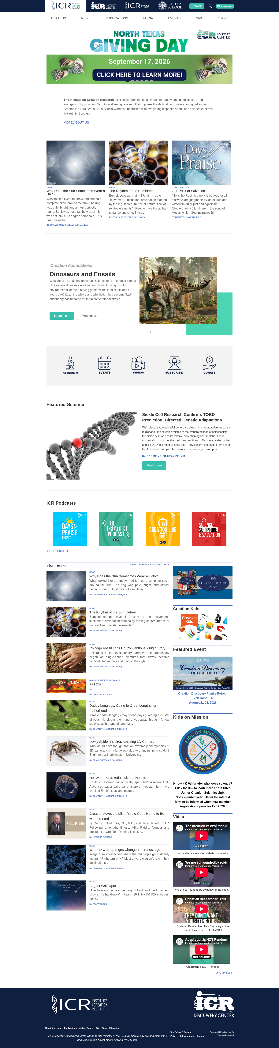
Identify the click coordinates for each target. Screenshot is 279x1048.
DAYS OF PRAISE (180, 188)
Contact (200, 1036)
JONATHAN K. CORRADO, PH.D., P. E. (110, 595)
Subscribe (226, 6)
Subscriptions (187, 1036)
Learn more (61, 315)
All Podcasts (58, 551)
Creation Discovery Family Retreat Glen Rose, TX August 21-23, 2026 (202, 698)
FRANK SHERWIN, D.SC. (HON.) (107, 631)
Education (114, 1028)
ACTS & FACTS (146, 564)
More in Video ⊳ (224, 973)
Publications (117, 18)
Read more (154, 465)
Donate (197, 6)
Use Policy (175, 1032)
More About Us (76, 122)
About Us (58, 18)
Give (199, 18)
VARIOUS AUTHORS (102, 694)
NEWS (49, 188)
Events (174, 18)
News (86, 18)
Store (223, 18)
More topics (89, 315)
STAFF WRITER (100, 904)
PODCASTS (163, 564)
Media (148, 18)
